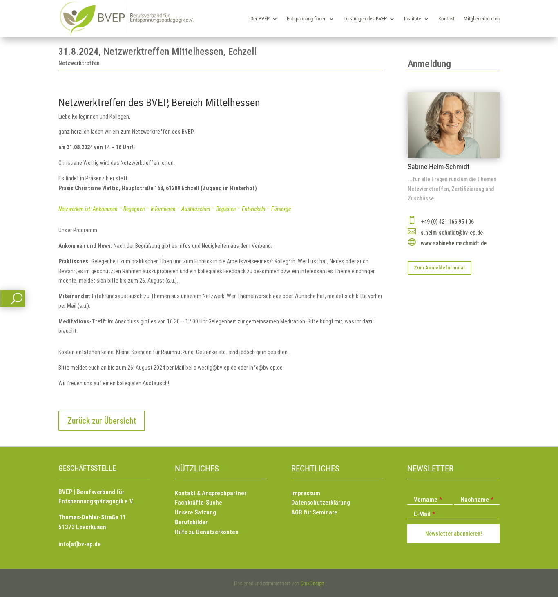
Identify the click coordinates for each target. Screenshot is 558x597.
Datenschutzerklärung (320, 502)
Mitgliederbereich (482, 19)
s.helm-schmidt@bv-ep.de (452, 232)
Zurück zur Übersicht (101, 421)
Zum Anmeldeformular (439, 268)
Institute (412, 19)
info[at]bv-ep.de (79, 544)
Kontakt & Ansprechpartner (210, 493)
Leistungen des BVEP (365, 19)
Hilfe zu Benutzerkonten (207, 532)
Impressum (305, 493)
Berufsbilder (191, 522)
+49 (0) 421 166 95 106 (447, 221)
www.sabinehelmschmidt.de (454, 243)
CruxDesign (312, 583)
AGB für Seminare (314, 512)
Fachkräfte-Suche (198, 502)
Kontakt (446, 19)
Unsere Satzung (195, 512)
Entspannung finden (306, 19)
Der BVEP (260, 19)
